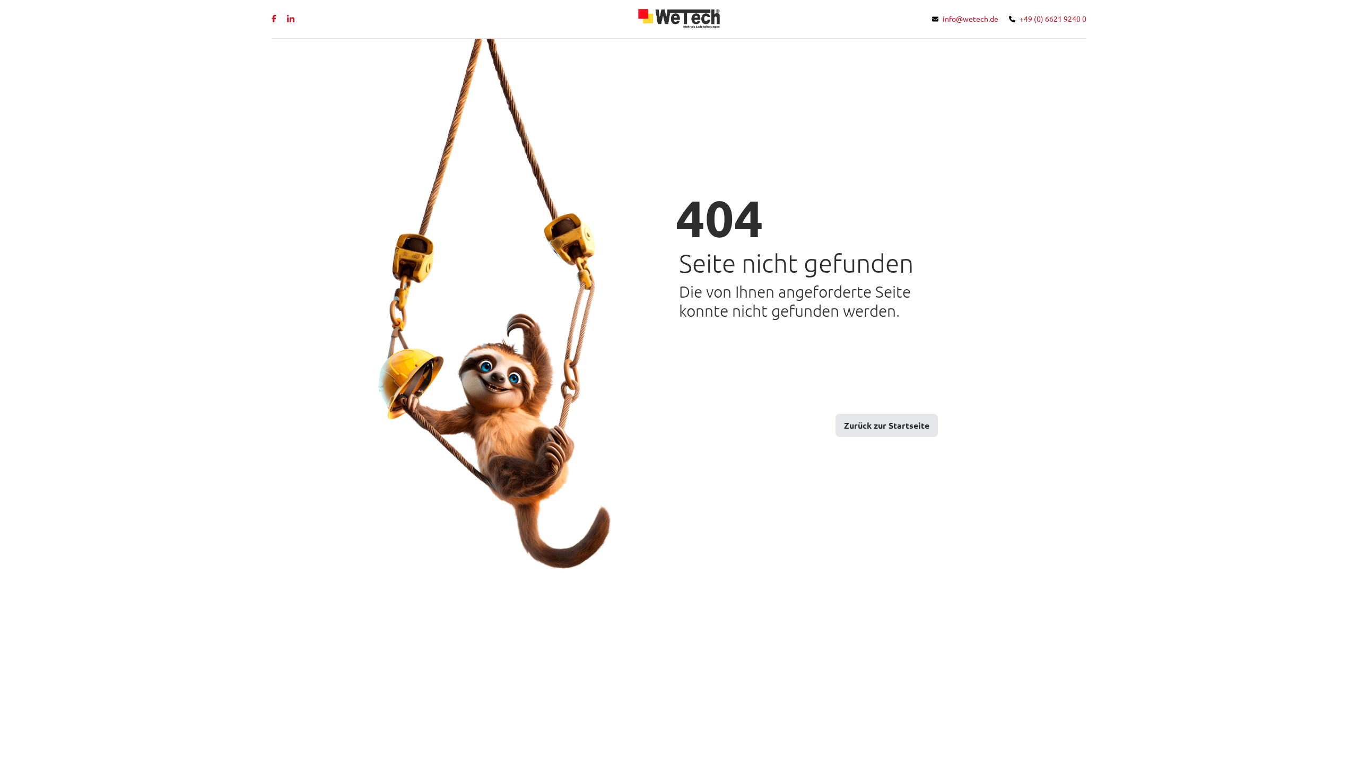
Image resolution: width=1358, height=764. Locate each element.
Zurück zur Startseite (886, 425)
